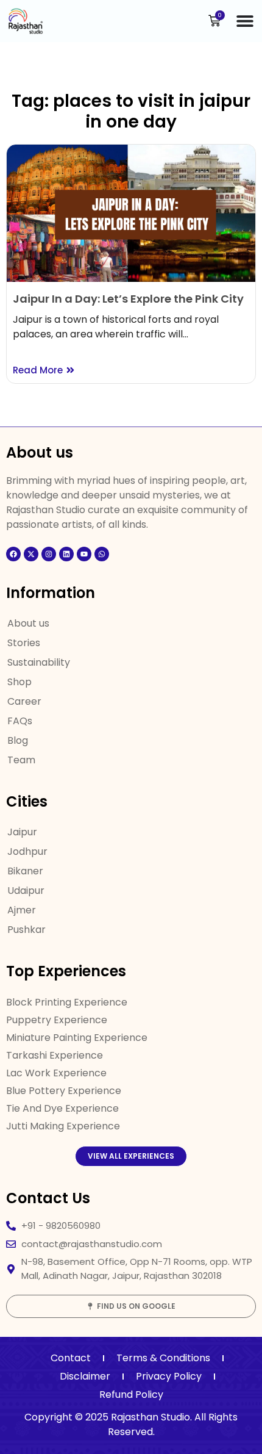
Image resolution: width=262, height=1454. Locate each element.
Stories (23, 643)
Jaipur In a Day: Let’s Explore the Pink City (128, 298)
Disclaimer (85, 1376)
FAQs (19, 721)
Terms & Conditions (163, 1358)
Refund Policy (131, 1394)
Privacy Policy (169, 1376)
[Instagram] (48, 554)
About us (28, 623)
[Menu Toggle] (245, 21)
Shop (19, 682)
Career (24, 701)
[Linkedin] (66, 554)
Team (21, 760)
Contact (71, 1358)
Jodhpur (27, 851)
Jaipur (22, 832)
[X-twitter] (31, 554)
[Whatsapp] (101, 554)
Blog (17, 740)
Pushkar (26, 930)
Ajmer (21, 910)
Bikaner (25, 871)
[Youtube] (84, 554)
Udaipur (25, 891)
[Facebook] (13, 554)
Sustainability (38, 662)
